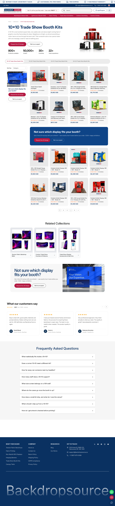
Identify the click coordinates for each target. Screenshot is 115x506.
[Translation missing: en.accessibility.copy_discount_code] (56, 10)
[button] (34, 90)
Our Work (6, 5)
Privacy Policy (32, 464)
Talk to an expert (35, 44)
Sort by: (9, 68)
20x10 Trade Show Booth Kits (59, 61)
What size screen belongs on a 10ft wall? (57, 383)
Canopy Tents (10, 464)
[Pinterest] (101, 444)
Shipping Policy (33, 457)
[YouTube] (108, 444)
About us (31, 447)
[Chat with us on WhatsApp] (111, 492)
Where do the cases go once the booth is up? (57, 390)
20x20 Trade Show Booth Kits (81, 61)
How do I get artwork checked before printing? (57, 410)
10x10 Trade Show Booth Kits (15, 61)
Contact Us (31, 451)
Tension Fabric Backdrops (14, 447)
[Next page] (78, 210)
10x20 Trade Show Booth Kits (37, 61)
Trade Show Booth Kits (13, 461)
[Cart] (109, 10)
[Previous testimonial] (102, 306)
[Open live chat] (111, 502)
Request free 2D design (17, 44)
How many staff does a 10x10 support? (57, 377)
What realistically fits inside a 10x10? (57, 356)
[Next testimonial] (106, 306)
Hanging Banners (11, 457)
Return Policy (32, 454)
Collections (15, 21)
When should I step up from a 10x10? (57, 404)
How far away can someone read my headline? (57, 370)
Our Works (54, 451)
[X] (95, 444)
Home (9, 21)
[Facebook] (98, 444)
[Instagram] (105, 444)
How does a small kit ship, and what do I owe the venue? (57, 397)
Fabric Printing (10, 451)
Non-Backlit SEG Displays (14, 454)
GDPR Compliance (34, 461)
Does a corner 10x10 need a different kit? (57, 363)
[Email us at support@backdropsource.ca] (111, 497)
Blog (52, 447)
